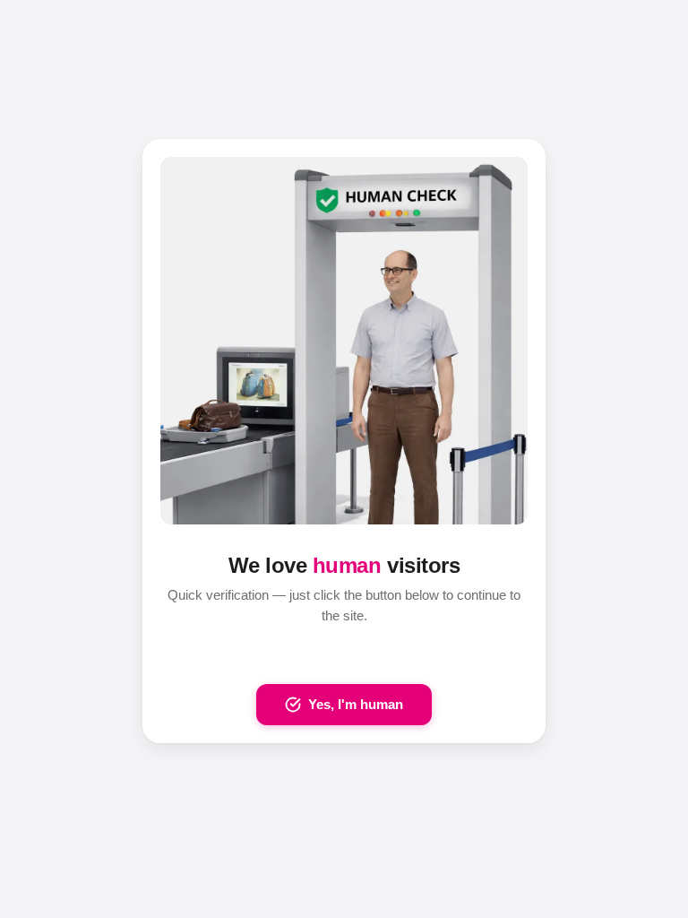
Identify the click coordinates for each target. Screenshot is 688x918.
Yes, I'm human (355, 704)
